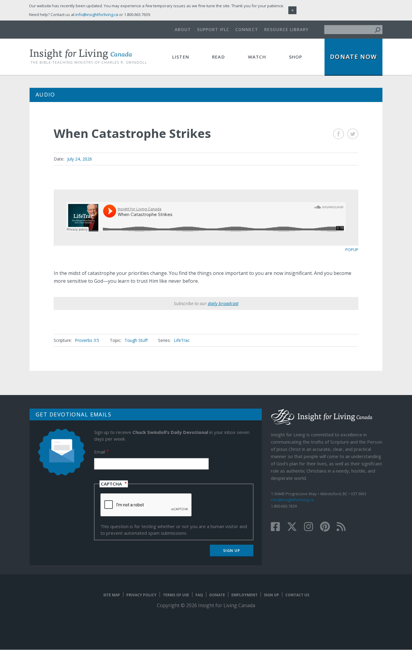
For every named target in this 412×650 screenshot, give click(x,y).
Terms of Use (176, 594)
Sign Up (271, 594)
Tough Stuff (136, 340)
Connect (246, 29)
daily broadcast (223, 303)
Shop (296, 57)
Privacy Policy (141, 594)
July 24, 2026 (79, 159)
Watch (257, 57)
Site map (111, 594)
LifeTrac (182, 340)
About (183, 29)
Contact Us (297, 594)
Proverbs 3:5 (87, 340)
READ (218, 57)
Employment (244, 594)
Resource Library (286, 29)
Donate (217, 594)
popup (351, 249)
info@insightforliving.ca (292, 499)
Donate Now (353, 57)
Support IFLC (213, 29)
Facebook (338, 134)
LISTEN (180, 57)
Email (99, 452)
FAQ (199, 594)
